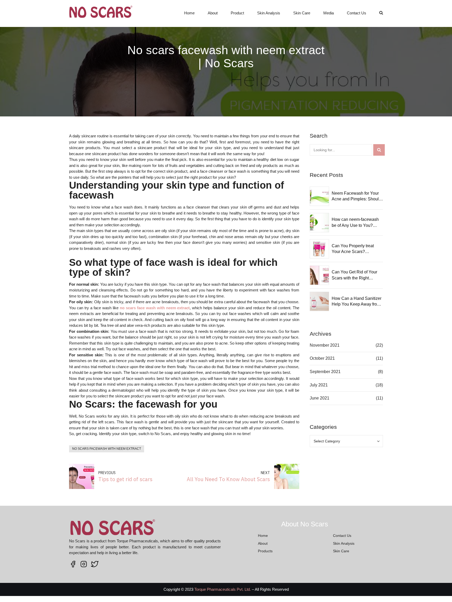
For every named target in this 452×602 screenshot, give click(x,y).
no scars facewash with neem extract (106, 449)
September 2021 (325, 371)
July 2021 (319, 385)
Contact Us (356, 13)
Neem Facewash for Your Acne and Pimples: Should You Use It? (356, 196)
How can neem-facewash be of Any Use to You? (355, 222)
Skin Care (301, 13)
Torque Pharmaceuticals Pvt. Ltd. (222, 589)
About (213, 13)
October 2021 (322, 358)
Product (237, 13)
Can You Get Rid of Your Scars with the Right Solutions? (354, 275)
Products (265, 551)
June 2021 (319, 398)
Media (328, 13)
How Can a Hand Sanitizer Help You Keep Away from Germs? (356, 301)
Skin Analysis (268, 13)
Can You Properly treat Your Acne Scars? (353, 249)
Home (189, 13)
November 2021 (325, 345)
